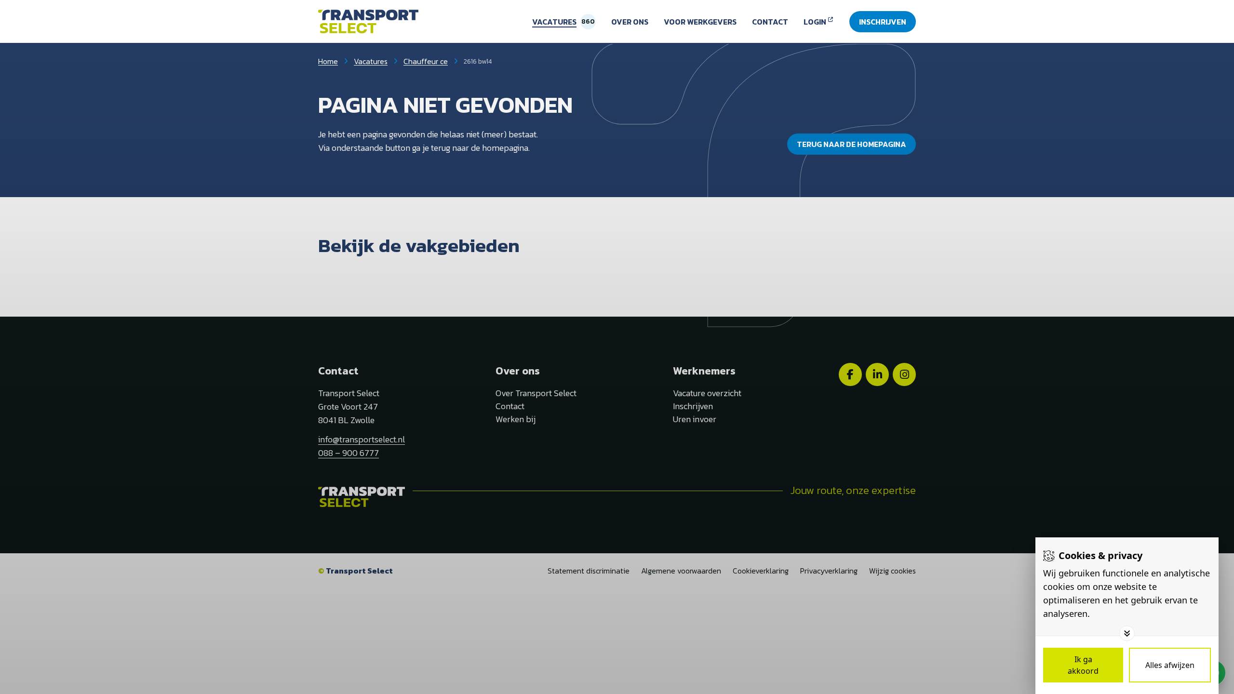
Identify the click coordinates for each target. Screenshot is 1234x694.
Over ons (629, 21)
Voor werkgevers (700, 21)
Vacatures (554, 21)
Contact (770, 21)
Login (815, 21)
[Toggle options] (1127, 633)
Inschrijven (882, 21)
